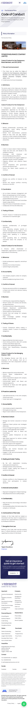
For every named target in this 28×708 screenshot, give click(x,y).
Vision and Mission (19, 609)
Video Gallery (18, 618)
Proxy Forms (18, 636)
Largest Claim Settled (6, 636)
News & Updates (19, 620)
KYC (16, 638)
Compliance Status (6, 625)
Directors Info (18, 594)
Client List (17, 606)
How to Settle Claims (6, 640)
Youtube (14, 669)
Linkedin (25, 669)
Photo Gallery (18, 616)
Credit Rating (4, 620)
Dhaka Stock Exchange (7, 605)
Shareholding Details (6, 623)
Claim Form (18, 631)
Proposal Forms (19, 633)
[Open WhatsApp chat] (23, 703)
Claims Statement (5, 633)
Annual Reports (5, 616)
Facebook (3, 669)
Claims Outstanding (6, 631)
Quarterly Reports (5, 618)
